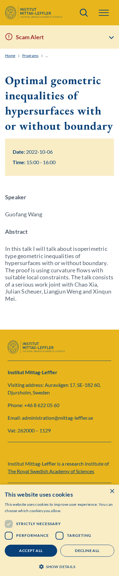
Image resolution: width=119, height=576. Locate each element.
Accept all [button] (31, 550)
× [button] (111, 491)
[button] (59, 566)
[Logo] (33, 12)
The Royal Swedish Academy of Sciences (51, 471)
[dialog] (59, 530)
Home (10, 56)
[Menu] (104, 13)
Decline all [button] (87, 550)
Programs (30, 56)
